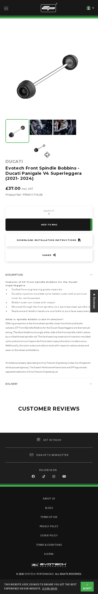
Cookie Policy (49, 535)
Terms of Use (49, 516)
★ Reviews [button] (94, 301)
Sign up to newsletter (52, 454)
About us (49, 498)
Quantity (49, 211)
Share (47, 255)
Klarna (49, 553)
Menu (6, 8)
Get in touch (52, 439)
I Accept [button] (87, 586)
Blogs (49, 507)
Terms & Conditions (49, 544)
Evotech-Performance (39, 573)
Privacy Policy (49, 526)
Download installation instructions (47, 240)
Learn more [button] (50, 588)
